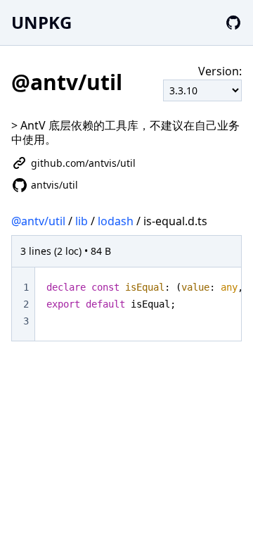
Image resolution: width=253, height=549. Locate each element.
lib (81, 221)
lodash (116, 221)
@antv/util (38, 221)
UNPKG (41, 22)
